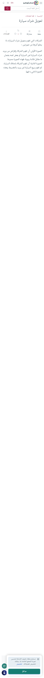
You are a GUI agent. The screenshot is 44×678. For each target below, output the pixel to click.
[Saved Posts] (3, 3)
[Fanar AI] (4, 672)
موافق (24, 671)
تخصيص (19, 664)
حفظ (39, 34)
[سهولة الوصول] (8, 3)
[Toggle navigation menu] (40, 3)
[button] (21, 34)
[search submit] (7, 8)
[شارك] (4, 666)
